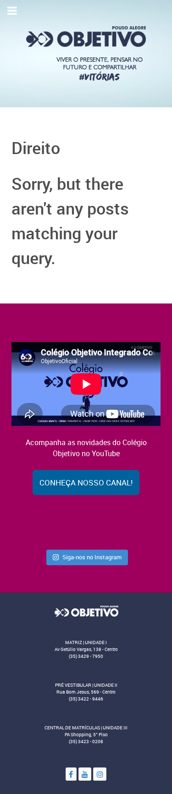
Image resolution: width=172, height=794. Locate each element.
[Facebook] (71, 774)
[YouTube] (85, 774)
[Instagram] (99, 774)
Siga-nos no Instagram (92, 557)
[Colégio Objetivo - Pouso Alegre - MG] (86, 53)
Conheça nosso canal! (86, 482)
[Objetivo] (86, 611)
